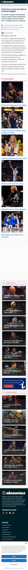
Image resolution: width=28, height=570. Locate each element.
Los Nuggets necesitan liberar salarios (13, 25)
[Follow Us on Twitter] (6, 513)
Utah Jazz (23, 74)
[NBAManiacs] (7, 2)
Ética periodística (5, 527)
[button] (26, 543)
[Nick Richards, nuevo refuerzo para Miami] (14, 432)
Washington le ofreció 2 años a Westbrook (13, 209)
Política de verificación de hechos (9, 536)
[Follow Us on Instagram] (10, 513)
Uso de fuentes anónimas (7, 539)
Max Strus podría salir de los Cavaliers (12, 184)
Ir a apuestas (8, 386)
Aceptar (14, 556)
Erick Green (16, 74)
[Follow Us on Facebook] (3, 513)
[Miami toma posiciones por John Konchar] (14, 323)
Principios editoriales (6, 525)
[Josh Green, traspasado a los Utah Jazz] (14, 368)
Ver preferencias (14, 564)
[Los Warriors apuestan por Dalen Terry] (14, 448)
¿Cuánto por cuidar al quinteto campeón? (13, 27)
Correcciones (5, 529)
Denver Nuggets (8, 74)
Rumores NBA (6, 5)
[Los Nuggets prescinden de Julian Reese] (14, 353)
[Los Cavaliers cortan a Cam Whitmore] (14, 402)
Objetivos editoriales (6, 534)
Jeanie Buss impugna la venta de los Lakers (14, 158)
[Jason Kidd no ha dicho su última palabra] (14, 293)
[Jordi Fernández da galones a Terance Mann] (14, 308)
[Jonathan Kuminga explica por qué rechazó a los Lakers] (14, 338)
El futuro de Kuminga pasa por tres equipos (13, 105)
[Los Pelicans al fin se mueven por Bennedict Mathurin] (14, 478)
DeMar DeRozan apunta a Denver (11, 29)
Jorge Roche (9, 33)
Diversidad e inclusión (6, 532)
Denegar (14, 560)
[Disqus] (14, 260)
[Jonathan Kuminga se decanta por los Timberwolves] (14, 463)
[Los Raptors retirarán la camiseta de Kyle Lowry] (14, 417)
